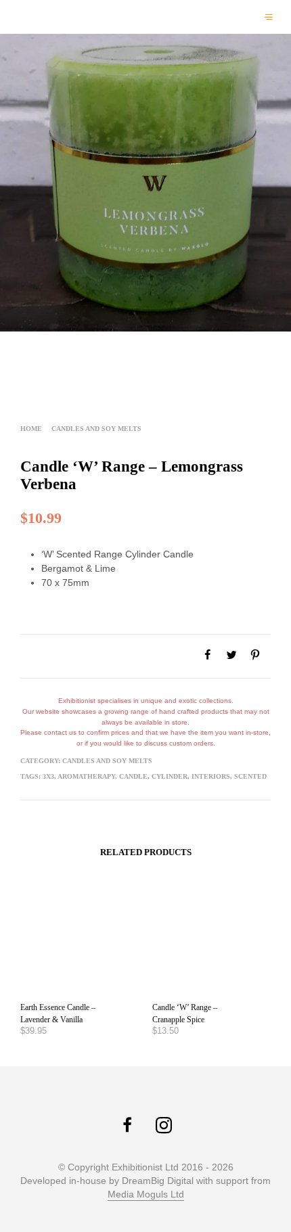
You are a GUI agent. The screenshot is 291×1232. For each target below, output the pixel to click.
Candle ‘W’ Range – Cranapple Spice (184, 1013)
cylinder (169, 776)
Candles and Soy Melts (96, 428)
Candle (133, 776)
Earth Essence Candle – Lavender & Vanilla (57, 1013)
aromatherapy (86, 776)
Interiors (211, 776)
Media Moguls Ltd (146, 1194)
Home (31, 428)
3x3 (48, 776)
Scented (250, 776)
